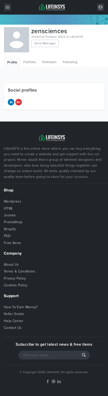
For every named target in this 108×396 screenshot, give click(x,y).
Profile (12, 62)
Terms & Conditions (19, 271)
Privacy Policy (15, 278)
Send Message (45, 43)
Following (70, 62)
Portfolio (29, 62)
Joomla (9, 215)
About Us (11, 264)
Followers (49, 62)
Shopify (10, 229)
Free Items (12, 243)
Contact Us (13, 328)
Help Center (14, 321)
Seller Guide (14, 314)
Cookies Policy (15, 285)
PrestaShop (13, 222)
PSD (7, 236)
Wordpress (12, 201)
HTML (8, 208)
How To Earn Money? (21, 307)
